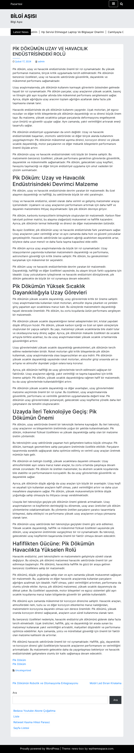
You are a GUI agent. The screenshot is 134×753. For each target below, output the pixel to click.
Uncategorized (23, 670)
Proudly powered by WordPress (40, 748)
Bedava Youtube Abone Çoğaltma (34, 710)
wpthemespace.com (101, 748)
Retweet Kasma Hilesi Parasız (31, 722)
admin (41, 61)
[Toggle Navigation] (113, 3)
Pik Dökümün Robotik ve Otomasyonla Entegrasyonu (45, 683)
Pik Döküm (19, 660)
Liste (16, 716)
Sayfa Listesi (21, 728)
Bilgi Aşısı (24, 16)
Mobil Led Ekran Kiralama (105, 683)
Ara (15, 692)
